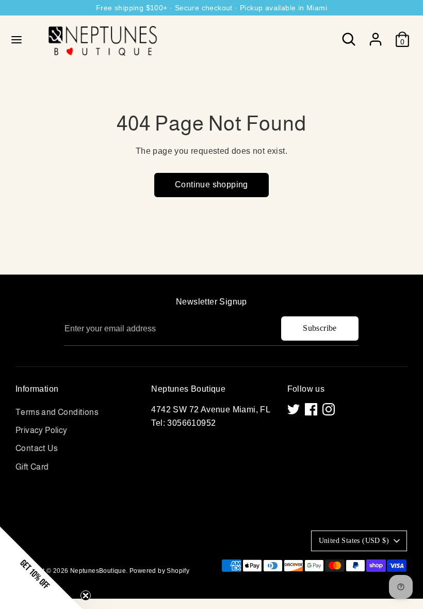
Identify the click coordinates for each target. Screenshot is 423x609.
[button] (41, 567)
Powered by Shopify (159, 570)
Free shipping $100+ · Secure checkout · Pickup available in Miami (211, 8)
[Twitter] (293, 409)
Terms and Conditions (57, 412)
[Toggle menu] (16, 39)
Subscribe (320, 328)
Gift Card (32, 466)
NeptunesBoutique (98, 570)
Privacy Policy (41, 430)
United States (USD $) (354, 540)
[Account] (375, 35)
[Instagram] (328, 409)
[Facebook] (311, 409)
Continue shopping (211, 184)
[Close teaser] (85, 595)
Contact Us (36, 448)
